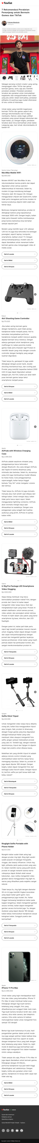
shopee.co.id (33, 836)
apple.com (33, 441)
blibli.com (34, 165)
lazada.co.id (33, 576)
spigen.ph (34, 706)
